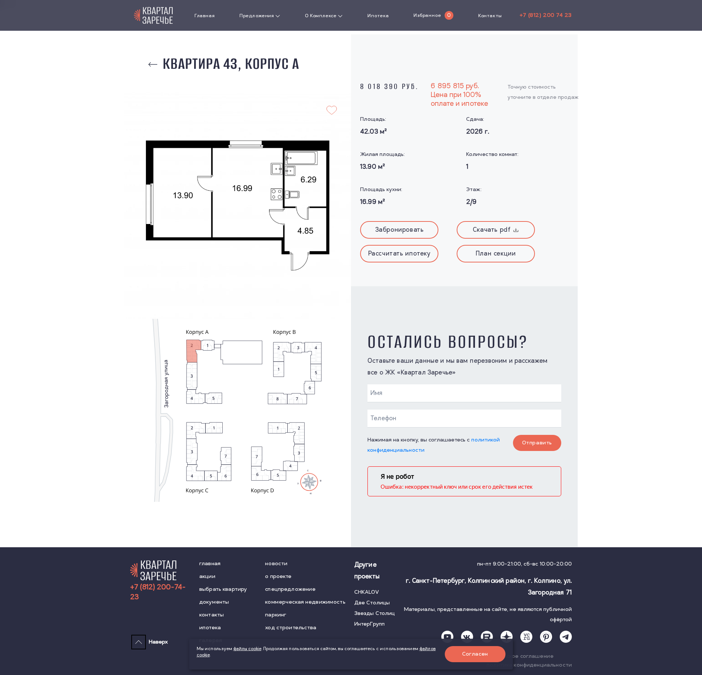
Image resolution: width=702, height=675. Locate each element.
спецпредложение (290, 589)
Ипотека (378, 15)
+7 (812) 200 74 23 (546, 15)
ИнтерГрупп (369, 624)
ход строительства (290, 627)
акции (207, 576)
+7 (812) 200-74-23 (158, 592)
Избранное (427, 15)
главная (209, 563)
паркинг (275, 615)
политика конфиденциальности (529, 665)
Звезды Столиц (374, 613)
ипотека (210, 627)
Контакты (490, 15)
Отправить (537, 443)
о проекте (278, 576)
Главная (205, 15)
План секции (496, 253)
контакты (211, 615)
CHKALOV (366, 592)
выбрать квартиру (223, 589)
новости (276, 563)
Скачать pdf (492, 230)
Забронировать (399, 230)
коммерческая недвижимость (305, 602)
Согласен (475, 654)
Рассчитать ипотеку (399, 253)
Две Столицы (372, 603)
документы (214, 602)
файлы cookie (247, 648)
